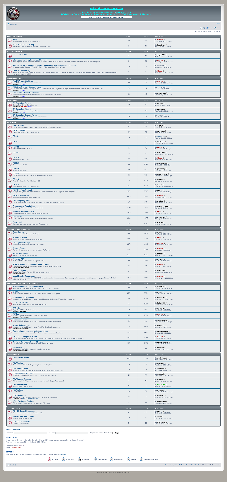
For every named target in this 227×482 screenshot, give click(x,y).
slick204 (160, 374)
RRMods (16, 308)
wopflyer (160, 126)
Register (210, 28)
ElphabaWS (161, 385)
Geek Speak (17, 222)
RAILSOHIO (161, 152)
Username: (9, 433)
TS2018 (16, 168)
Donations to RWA (20, 55)
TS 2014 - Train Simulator (23, 190)
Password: (51, 433)
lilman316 (160, 270)
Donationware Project (15, 78)
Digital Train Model (20, 303)
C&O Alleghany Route (21, 201)
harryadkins (161, 217)
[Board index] (13, 13)
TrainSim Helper (19, 270)
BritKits (16, 292)
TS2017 (16, 174)
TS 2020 (16, 158)
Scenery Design (19, 248)
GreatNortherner (163, 206)
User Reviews (18, 125)
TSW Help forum (19, 395)
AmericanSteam (162, 331)
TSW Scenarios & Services (23, 374)
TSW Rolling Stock (20, 368)
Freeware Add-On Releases (24, 211)
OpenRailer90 (162, 163)
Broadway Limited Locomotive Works (28, 287)
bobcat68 (160, 347)
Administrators (16, 447)
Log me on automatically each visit (101, 433)
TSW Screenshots (20, 385)
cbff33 (159, 417)
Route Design (18, 232)
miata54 (160, 222)
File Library (87, 12)
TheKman (160, 142)
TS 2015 (16, 185)
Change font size (218, 23)
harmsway (160, 390)
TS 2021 (16, 152)
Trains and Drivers (20, 320)
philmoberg (161, 169)
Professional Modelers (104, 12)
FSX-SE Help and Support (23, 416)
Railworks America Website (106, 8)
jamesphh (160, 363)
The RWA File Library (21, 71)
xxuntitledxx (161, 401)
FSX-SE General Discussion (24, 411)
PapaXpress (161, 45)
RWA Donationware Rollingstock (136, 14)
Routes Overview (19, 131)
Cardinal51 (161, 131)
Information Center (14, 51)
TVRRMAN (160, 287)
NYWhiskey (161, 422)
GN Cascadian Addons (22, 109)
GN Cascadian (12, 100)
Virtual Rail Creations (21, 325)
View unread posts (171, 465)
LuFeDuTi (160, 395)
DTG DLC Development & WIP (25, 337)
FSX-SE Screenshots (21, 422)
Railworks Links (123, 12)
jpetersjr (160, 379)
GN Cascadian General (22, 103)
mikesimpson (24, 317)
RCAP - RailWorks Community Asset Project (31, 264)
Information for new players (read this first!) (30, 60)
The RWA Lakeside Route (23, 81)
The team (181, 465)
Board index (13, 24)
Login (218, 28)
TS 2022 (16, 147)
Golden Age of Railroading (23, 297)
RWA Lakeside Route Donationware (76, 14)
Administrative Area (14, 36)
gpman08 (160, 308)
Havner (22, 273)
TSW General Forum (21, 358)
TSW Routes (18, 363)
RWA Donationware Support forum (27, 87)
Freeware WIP (18, 259)
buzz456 (160, 39)
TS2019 (16, 163)
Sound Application (20, 254)
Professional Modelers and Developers (22, 283)
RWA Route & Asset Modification (26, 93)
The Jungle (17, 217)
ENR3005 (160, 254)
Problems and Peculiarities (24, 206)
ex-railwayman (162, 174)
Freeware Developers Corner (18, 229)
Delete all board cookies (193, 465)
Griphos (160, 179)
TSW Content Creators (22, 379)
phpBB (107, 472)
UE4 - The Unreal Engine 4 (23, 401)
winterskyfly (161, 136)
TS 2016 (16, 179)
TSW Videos (18, 390)
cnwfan (159, 232)
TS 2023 (16, 142)
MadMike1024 (24, 328)
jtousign (160, 103)
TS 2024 (16, 136)
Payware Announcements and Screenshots (30, 331)
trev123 (159, 185)
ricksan (22, 84)
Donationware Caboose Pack (107, 14)
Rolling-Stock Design (21, 243)
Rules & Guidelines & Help (23, 45)
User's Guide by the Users (29, 398)
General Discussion (21, 195)
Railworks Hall (13, 122)
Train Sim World (13, 354)
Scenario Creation (20, 237)
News (15, 39)
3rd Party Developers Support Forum (28, 342)
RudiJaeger (161, 109)
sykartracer (161, 320)
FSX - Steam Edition (14, 408)
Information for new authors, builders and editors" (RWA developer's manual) (44, 65)
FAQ (203, 28)
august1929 (161, 55)
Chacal (159, 71)
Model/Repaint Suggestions (24, 276)
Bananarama (24, 267)
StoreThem (17, 347)
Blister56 (63, 454)
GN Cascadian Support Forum (25, 115)
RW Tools (16, 314)
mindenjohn (161, 93)
